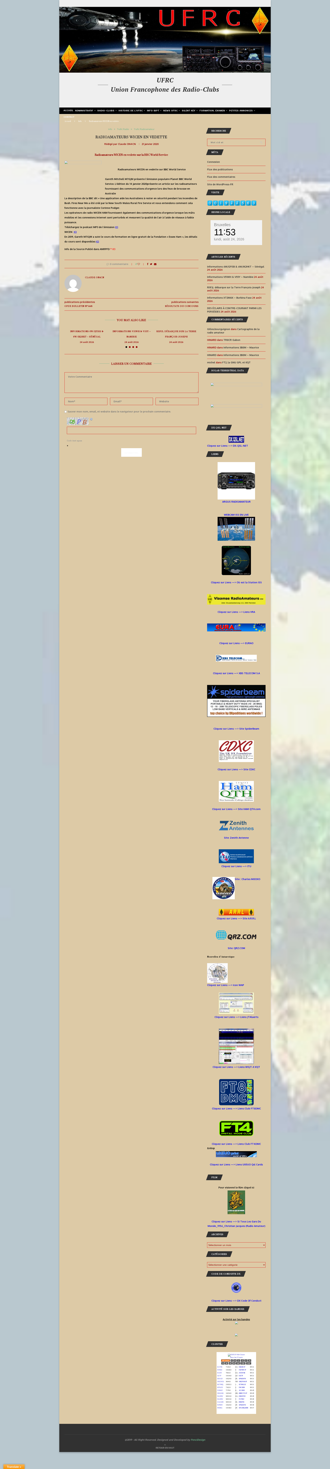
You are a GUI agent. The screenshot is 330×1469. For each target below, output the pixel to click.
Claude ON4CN (127, 144)
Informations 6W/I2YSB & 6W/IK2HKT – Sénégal (87, 334)
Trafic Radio (123, 129)
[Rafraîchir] (91, 419)
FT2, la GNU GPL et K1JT (236, 362)
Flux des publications (220, 169)
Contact (69, 117)
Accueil (68, 111)
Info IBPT (153, 111)
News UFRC (170, 111)
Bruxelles (222, 224)
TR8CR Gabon (231, 339)
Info (80, 121)
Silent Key (188, 111)
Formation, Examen (212, 111)
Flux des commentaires (221, 176)
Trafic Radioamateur (144, 129)
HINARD (211, 355)
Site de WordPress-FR (220, 184)
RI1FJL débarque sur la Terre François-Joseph (176, 334)
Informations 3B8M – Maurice (241, 347)
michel (211, 362)
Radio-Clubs (105, 111)
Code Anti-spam (74, 441)
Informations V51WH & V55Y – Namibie (132, 334)
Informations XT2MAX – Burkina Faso (229, 297)
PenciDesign (198, 1439)
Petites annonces (241, 111)
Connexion (213, 161)
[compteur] (232, 202)
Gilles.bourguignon (218, 329)
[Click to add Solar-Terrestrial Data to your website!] (236, 384)
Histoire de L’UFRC (131, 111)
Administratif (84, 111)
